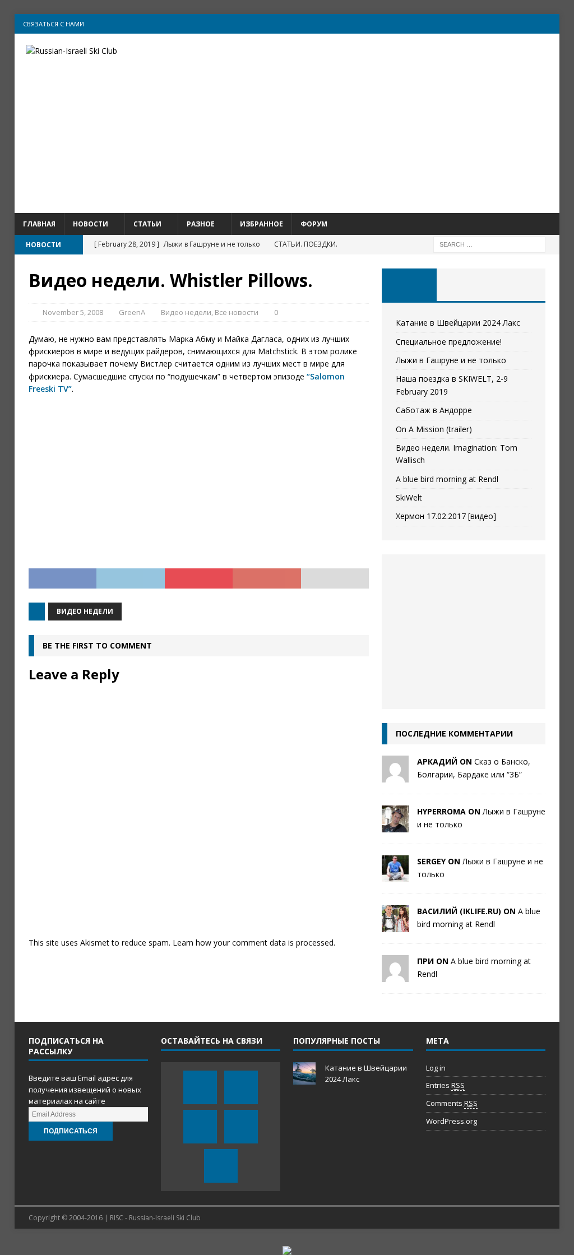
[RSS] (549, 24)
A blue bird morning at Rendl (447, 479)
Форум (313, 224)
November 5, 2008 (73, 312)
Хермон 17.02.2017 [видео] (446, 516)
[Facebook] (462, 24)
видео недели (85, 611)
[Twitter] (484, 24)
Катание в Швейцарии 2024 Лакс (458, 322)
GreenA (132, 312)
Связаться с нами (53, 24)
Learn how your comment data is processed (253, 942)
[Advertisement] (374, 123)
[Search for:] (489, 243)
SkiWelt (409, 497)
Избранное (261, 224)
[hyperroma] (395, 826)
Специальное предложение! (449, 341)
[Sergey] (395, 875)
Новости (90, 224)
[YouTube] (506, 24)
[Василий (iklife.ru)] (395, 925)
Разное (201, 224)
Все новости (236, 312)
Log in (436, 1068)
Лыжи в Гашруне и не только (451, 360)
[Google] (528, 24)
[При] (395, 975)
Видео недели (186, 312)
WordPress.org (451, 1121)
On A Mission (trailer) (434, 429)
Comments (452, 1103)
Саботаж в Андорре (434, 410)
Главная (39, 224)
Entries (445, 1085)
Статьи (147, 224)
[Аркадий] (395, 776)
